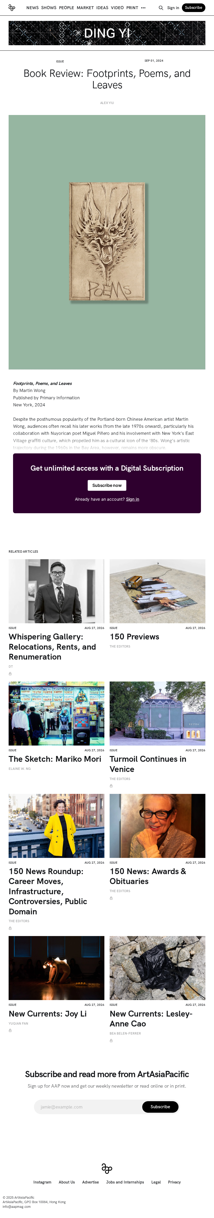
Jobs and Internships (125, 1182)
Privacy (174, 1182)
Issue (60, 61)
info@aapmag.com (17, 1206)
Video (117, 7)
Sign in (173, 7)
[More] (143, 8)
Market (85, 7)
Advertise (90, 1182)
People (66, 7)
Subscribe (193, 7)
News (32, 7)
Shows (48, 7)
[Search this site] (161, 8)
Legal (156, 1182)
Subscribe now (107, 485)
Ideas (102, 7)
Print (132, 7)
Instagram (42, 1182)
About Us (67, 1182)
